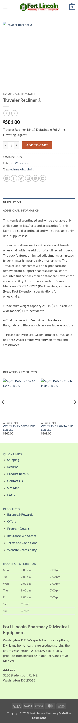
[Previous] (3, 410)
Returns (12, 467)
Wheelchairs (25, 94)
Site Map (13, 488)
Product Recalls (18, 474)
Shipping (13, 460)
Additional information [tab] (21, 210)
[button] (5, 7)
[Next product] (6, 113)
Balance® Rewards (20, 514)
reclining (14, 169)
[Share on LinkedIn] (42, 178)
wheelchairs (27, 169)
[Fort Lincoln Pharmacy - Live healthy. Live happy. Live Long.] (39, 6)
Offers (11, 521)
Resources (11, 509)
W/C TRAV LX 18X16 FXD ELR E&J (19, 428)
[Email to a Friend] (28, 178)
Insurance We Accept (21, 536)
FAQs (11, 495)
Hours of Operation (19, 563)
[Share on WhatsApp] (6, 178)
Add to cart (37, 145)
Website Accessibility (22, 550)
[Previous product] (14, 113)
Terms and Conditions (22, 543)
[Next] (74, 410)
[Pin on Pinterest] (35, 178)
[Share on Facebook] (14, 178)
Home (7, 94)
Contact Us (15, 481)
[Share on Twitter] (21, 178)
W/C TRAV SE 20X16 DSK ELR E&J (57, 428)
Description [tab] (12, 202)
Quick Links (12, 454)
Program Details (18, 528)
